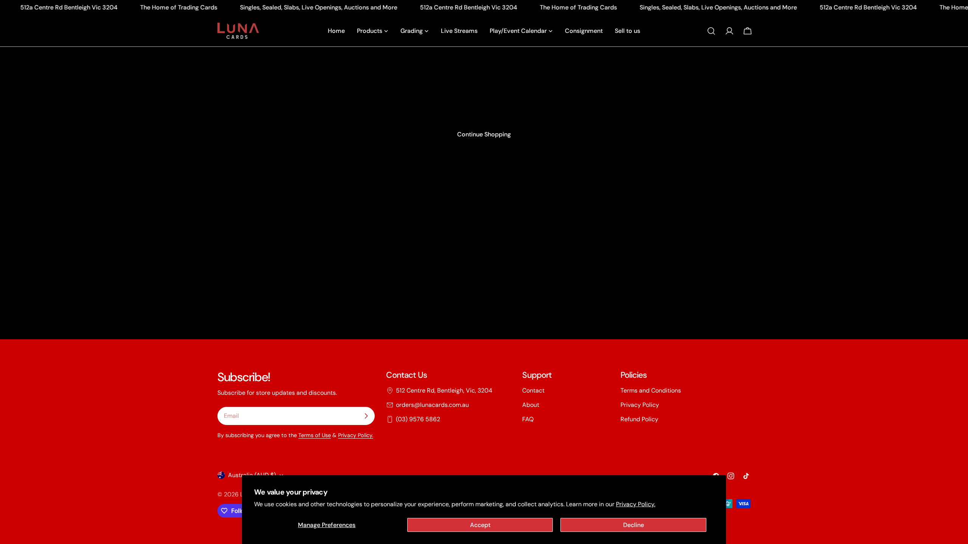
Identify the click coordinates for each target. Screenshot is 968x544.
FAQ (528, 419)
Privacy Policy (640, 405)
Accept (480, 525)
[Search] (711, 31)
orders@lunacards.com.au (432, 405)
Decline (633, 525)
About (530, 405)
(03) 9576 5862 (418, 419)
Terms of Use (314, 435)
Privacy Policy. (635, 504)
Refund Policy (639, 419)
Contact (533, 390)
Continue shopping (484, 134)
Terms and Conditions (651, 390)
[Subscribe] (366, 416)
